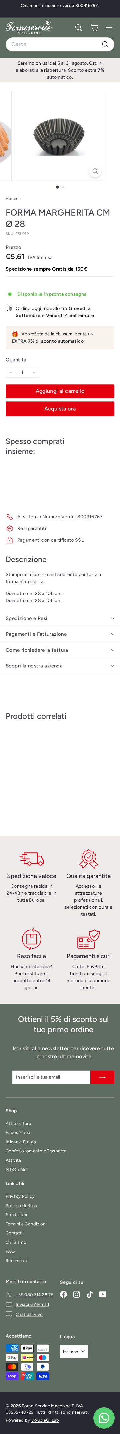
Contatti (14, 1232)
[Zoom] (95, 171)
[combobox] (60, 44)
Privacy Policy (20, 1196)
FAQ (10, 1251)
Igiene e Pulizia (21, 1141)
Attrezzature (18, 1123)
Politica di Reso (22, 1205)
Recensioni (17, 1260)
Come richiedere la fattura (37, 650)
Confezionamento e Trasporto (36, 1150)
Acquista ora (60, 408)
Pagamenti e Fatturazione (36, 634)
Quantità (16, 360)
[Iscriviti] (102, 1077)
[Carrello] (94, 27)
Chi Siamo (16, 1242)
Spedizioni (16, 1214)
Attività (13, 1160)
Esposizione (18, 1132)
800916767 (86, 5)
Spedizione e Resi (26, 618)
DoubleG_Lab (45, 1420)
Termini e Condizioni (26, 1223)
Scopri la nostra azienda (34, 666)
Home (12, 198)
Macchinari (17, 1169)
